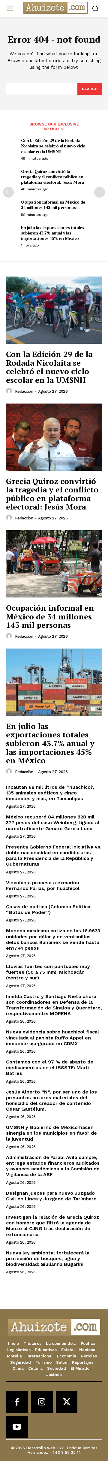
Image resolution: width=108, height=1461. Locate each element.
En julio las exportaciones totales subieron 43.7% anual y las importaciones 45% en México (52, 233)
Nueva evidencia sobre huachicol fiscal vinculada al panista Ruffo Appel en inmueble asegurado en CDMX (52, 1037)
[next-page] (99, 192)
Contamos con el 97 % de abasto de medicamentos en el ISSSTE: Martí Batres (49, 1067)
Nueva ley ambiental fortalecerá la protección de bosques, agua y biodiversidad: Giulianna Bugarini (47, 1258)
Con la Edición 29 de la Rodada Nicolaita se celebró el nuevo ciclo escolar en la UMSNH (53, 146)
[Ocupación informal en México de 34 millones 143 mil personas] (54, 563)
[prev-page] (8, 192)
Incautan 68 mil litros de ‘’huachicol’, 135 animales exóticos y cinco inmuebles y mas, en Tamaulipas (50, 792)
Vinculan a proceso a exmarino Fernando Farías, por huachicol (43, 885)
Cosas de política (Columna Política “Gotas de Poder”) (48, 909)
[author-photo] (10, 391)
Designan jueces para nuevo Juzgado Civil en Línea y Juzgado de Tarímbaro (51, 1196)
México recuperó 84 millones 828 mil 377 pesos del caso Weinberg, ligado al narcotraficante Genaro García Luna (52, 822)
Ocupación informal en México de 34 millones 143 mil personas (53, 204)
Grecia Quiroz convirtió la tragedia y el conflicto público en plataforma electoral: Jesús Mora (52, 176)
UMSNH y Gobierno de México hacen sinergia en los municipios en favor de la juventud (51, 1133)
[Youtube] (17, 1427)
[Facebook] (17, 1402)
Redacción (24, 391)
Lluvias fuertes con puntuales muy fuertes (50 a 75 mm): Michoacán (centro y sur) (48, 972)
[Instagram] (42, 1402)
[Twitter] (67, 1402)
